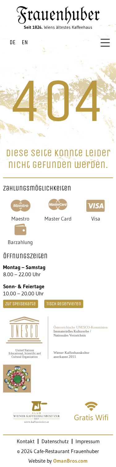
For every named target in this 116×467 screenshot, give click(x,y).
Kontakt (26, 441)
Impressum (87, 441)
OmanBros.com (70, 460)
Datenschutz (55, 441)
